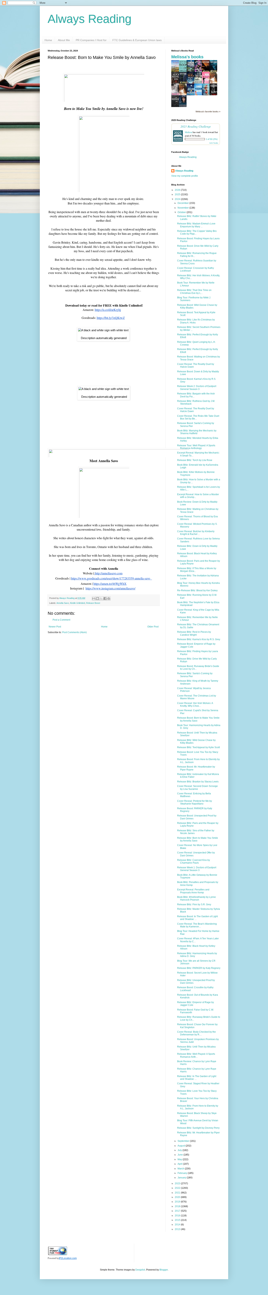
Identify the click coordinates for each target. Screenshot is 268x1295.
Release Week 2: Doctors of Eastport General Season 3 (196, 387)
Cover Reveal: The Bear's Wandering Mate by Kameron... (197, 925)
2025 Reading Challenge (195, 126)
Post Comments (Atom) (74, 632)
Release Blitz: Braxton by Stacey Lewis (198, 781)
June (180, 1154)
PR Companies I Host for (91, 40)
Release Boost (93, 603)
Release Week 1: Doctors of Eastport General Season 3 (196, 869)
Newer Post (55, 626)
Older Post (153, 626)
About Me (64, 40)
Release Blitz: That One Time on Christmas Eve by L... (194, 291)
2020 (178, 1197)
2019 (178, 1201)
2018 (178, 1206)
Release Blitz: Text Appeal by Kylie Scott (198, 747)
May (180, 1159)
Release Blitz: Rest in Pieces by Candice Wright (194, 633)
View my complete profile (184, 176)
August (182, 1145)
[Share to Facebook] (105, 598)
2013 (178, 1229)
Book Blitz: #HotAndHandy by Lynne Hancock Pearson (196, 898)
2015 (178, 1220)
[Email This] (94, 598)
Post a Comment (61, 619)
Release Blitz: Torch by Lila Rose (194, 460)
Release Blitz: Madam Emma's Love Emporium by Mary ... (196, 225)
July (180, 1150)
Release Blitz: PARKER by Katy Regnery (198, 968)
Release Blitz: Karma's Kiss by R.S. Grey (198, 639)
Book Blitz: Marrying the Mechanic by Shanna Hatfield (196, 432)
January (182, 1177)
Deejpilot (140, 1269)
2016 (178, 1215)
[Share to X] (101, 598)
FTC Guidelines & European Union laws (137, 40)
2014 (178, 1224)
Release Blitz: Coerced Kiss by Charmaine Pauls (193, 861)
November (183, 207)
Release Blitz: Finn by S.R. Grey (194, 904)
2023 (178, 1183)
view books (213, 142)
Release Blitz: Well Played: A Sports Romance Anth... (196, 1055)
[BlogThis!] (97, 598)
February (183, 1173)
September (184, 1141)
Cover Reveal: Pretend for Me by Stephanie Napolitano (194, 802)
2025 (178, 194)
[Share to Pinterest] (109, 598)
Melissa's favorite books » (208, 111)
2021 (178, 1192)
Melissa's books (187, 56)
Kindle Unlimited (77, 603)
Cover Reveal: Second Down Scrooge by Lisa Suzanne (197, 787)
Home (48, 40)
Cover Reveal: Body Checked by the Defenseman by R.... (196, 1033)
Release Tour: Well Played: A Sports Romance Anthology (196, 447)
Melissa (188, 132)
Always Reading (89, 18)
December (183, 203)
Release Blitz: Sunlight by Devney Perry (198, 1128)
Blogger (164, 1269)
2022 (178, 1188)
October (182, 212)
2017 (178, 1211)
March (181, 1168)
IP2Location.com (68, 1258)
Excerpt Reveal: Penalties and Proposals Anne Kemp (193, 891)
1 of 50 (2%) (212, 139)
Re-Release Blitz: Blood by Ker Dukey (197, 590)
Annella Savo (63, 603)
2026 (178, 190)
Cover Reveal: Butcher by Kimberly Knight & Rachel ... (195, 532)
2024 (178, 199)
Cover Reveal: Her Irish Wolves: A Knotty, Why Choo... (195, 704)
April (180, 1164)
